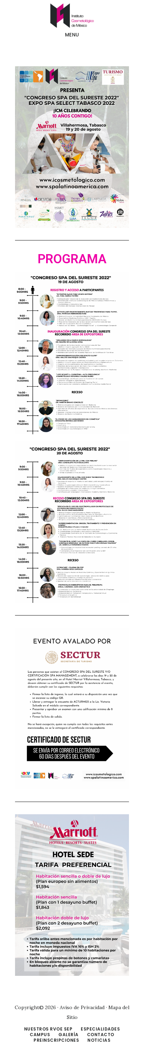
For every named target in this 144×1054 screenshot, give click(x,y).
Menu (72, 34)
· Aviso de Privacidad (81, 1007)
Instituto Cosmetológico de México (72, 15)
